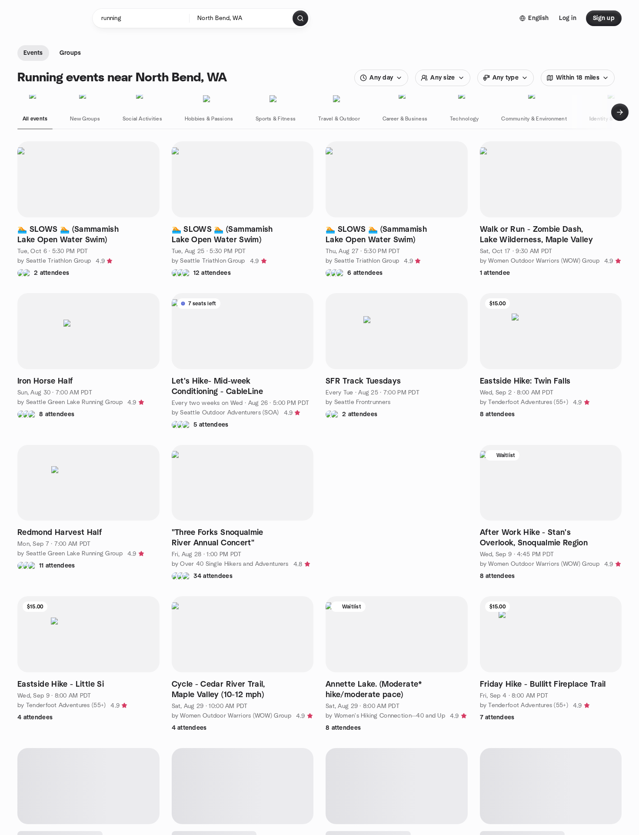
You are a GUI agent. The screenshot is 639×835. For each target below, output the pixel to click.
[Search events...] (300, 18)
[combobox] (241, 18)
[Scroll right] (620, 112)
